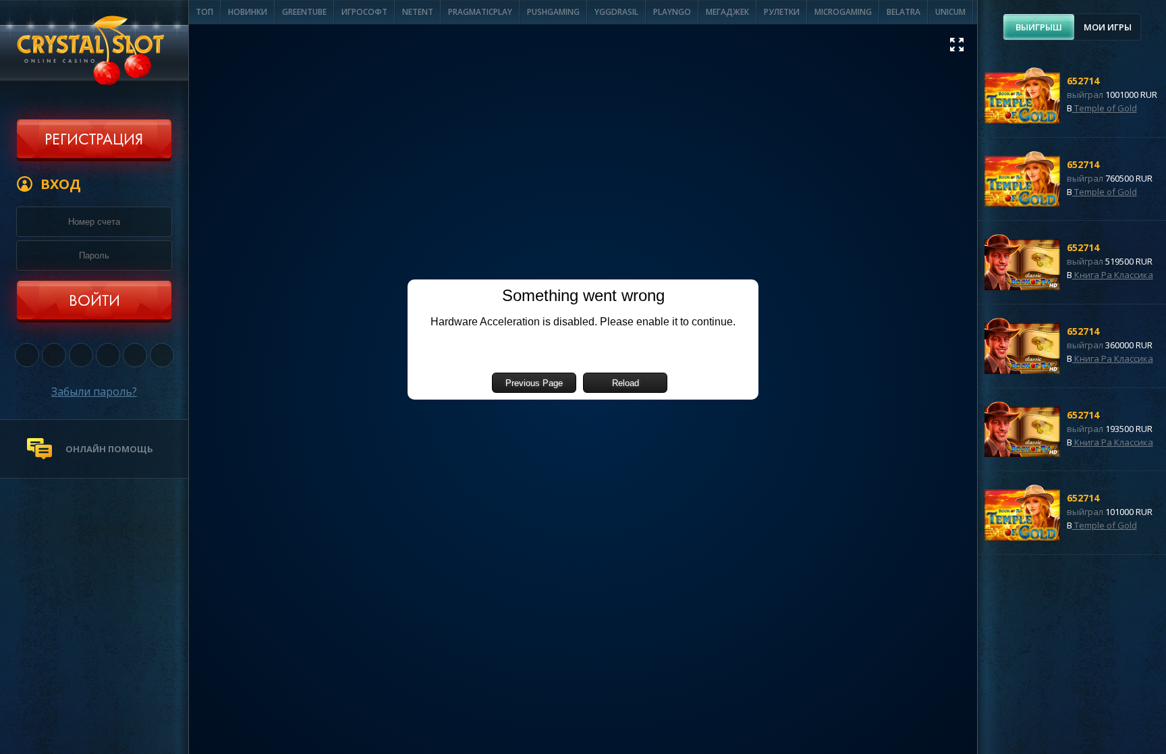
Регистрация (94, 140)
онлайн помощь (109, 449)
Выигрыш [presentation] (1039, 27)
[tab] (1038, 27)
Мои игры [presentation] (1108, 27)
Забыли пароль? (94, 391)
